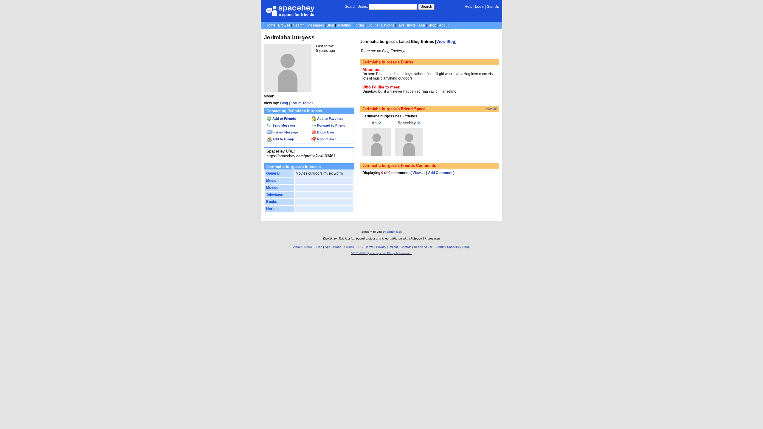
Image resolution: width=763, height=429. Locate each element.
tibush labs (394, 231)
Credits (349, 246)
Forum (358, 25)
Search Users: (356, 6)
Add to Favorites (329, 118)
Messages (315, 25)
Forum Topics (302, 103)
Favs (400, 25)
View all (418, 173)
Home (270, 25)
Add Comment (440, 173)
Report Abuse (423, 246)
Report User (326, 139)
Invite (411, 25)
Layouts (387, 25)
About (444, 25)
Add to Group (283, 139)
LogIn (479, 6)
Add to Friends (284, 118)
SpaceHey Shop (458, 246)
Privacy (381, 246)
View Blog (445, 41)
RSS (359, 246)
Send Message (283, 125)
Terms (369, 246)
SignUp (493, 6)
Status (439, 246)
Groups (373, 25)
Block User (325, 132)
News (308, 246)
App (421, 25)
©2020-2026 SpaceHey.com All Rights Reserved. (381, 253)
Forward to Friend (330, 125)
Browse (284, 25)
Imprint (393, 246)
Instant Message (285, 132)
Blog (330, 25)
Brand (337, 246)
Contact (406, 246)
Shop (432, 25)
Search (426, 6)
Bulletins (344, 25)
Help (468, 6)
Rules (318, 246)
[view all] (491, 108)
